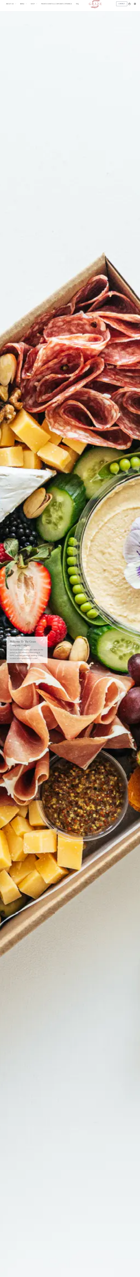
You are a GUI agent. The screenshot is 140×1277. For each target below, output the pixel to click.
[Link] (135, 3)
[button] (15, 4)
